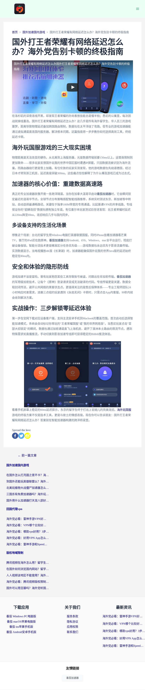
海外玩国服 (124, 409)
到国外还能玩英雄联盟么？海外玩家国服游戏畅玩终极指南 (27, 481)
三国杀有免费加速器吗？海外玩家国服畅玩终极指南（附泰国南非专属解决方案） (27, 494)
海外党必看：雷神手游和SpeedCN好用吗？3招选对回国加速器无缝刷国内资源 (27, 544)
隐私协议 (72, 621)
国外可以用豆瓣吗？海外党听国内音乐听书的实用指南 (27, 588)
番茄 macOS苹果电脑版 (21, 621)
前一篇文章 (27, 455)
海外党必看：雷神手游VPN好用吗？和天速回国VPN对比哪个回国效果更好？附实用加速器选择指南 (27, 518)
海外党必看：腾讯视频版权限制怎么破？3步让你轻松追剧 (27, 581)
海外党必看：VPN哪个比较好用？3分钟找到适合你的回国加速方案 (27, 525)
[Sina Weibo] (27, 436)
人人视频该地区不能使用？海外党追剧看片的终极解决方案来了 (27, 575)
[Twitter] (21, 436)
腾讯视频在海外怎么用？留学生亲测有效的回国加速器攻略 (27, 562)
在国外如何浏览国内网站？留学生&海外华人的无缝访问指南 (27, 568)
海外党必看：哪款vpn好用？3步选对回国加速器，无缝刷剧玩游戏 (27, 531)
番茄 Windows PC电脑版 (21, 616)
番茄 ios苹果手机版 (21, 626)
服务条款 (72, 616)
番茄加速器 (72, 678)
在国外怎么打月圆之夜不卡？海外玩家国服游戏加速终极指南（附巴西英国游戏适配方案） (27, 475)
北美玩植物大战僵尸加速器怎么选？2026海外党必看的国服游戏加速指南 (27, 487)
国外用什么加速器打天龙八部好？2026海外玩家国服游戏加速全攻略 (27, 500)
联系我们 (72, 632)
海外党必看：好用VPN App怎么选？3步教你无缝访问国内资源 (27, 537)
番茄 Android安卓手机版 (21, 632)
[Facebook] (15, 436)
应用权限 (72, 626)
